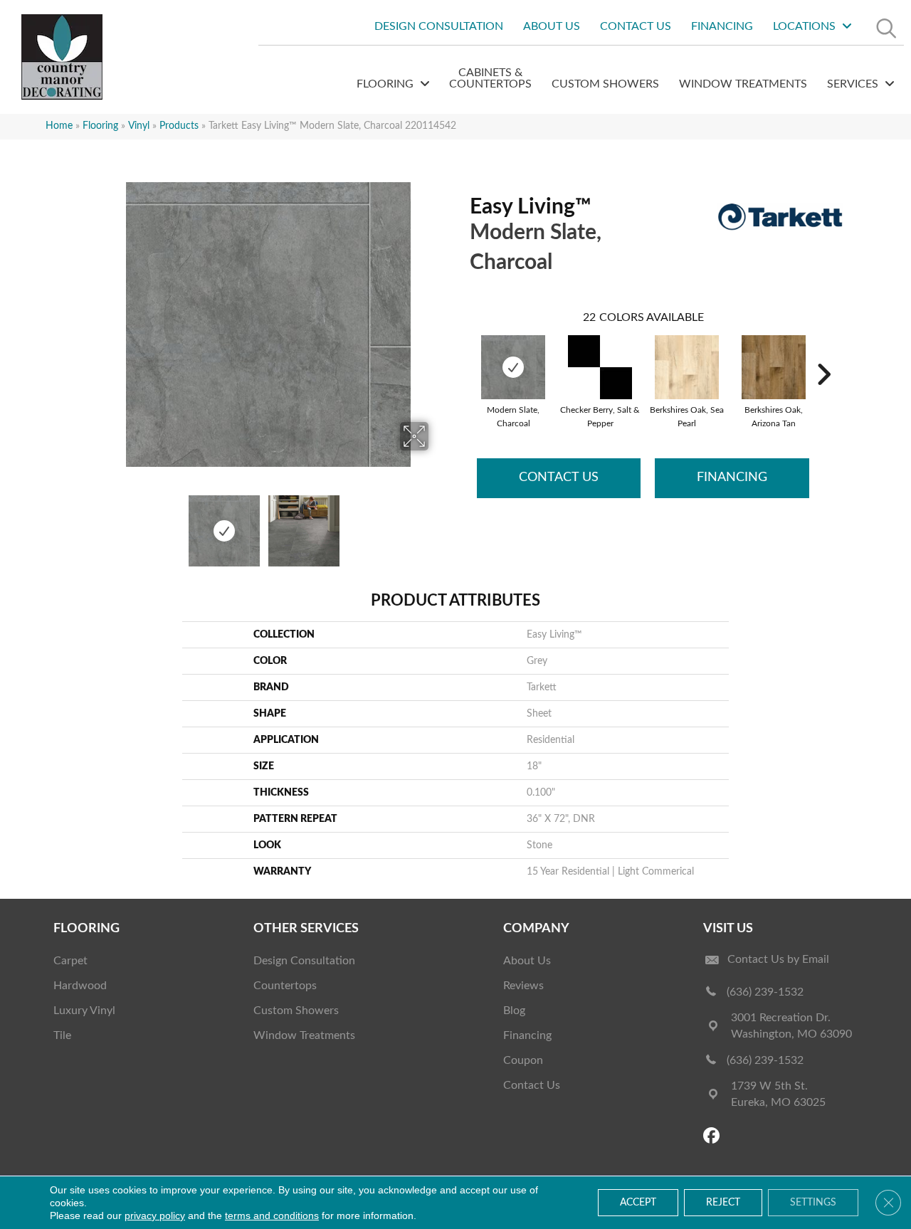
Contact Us (559, 477)
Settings (813, 1203)
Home (59, 126)
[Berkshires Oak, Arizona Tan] (773, 367)
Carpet (70, 960)
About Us (527, 960)
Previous (98, 524)
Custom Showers (296, 1010)
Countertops (285, 985)
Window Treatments (304, 1035)
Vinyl (138, 126)
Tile (62, 1035)
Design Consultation (304, 960)
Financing (732, 477)
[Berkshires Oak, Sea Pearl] (686, 367)
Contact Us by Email (778, 959)
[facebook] (713, 1136)
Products (179, 126)
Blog (514, 1010)
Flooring (100, 126)
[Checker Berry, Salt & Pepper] (600, 367)
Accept (638, 1203)
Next (438, 524)
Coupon (523, 1060)
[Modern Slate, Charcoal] (513, 367)
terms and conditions (272, 1215)
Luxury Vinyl (84, 1010)
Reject (723, 1203)
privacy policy (155, 1215)
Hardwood (80, 985)
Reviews (523, 985)
